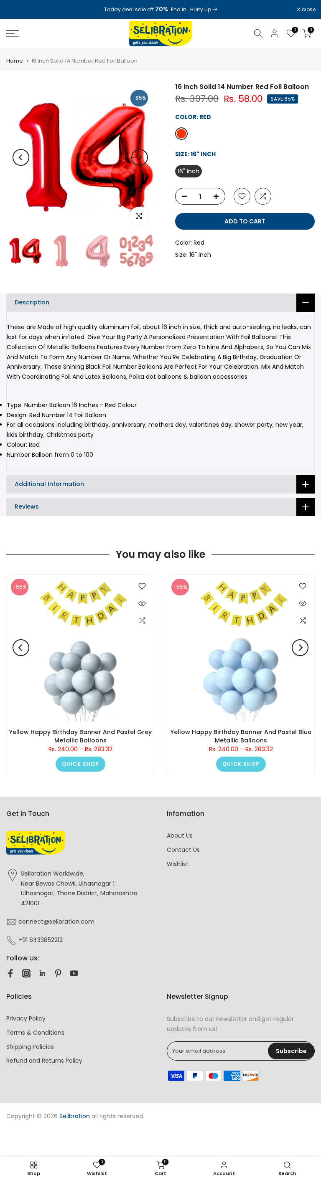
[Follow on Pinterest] (58, 973)
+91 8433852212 (40, 940)
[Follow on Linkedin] (42, 973)
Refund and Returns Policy (44, 1060)
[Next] (139, 157)
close (17, 9)
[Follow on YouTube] (74, 973)
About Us (180, 835)
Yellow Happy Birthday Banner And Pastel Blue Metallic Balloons (241, 736)
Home (14, 61)
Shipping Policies (30, 1047)
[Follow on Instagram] (26, 973)
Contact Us (183, 850)
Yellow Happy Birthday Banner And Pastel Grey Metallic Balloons (80, 736)
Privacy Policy (26, 1018)
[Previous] (21, 157)
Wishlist (178, 864)
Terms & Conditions (35, 1032)
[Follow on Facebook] (10, 973)
